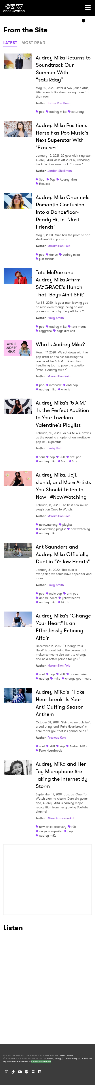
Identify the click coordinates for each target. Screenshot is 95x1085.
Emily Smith (56, 318)
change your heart (78, 678)
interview (55, 385)
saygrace (45, 331)
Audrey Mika (68, 179)
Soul (42, 179)
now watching (80, 529)
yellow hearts (71, 598)
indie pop (55, 593)
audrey (44, 678)
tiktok (65, 602)
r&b (73, 826)
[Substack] (33, 1071)
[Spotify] (26, 1071)
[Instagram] (6, 1071)
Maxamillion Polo (59, 246)
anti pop (72, 385)
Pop (52, 179)
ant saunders (48, 598)
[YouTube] (20, 1071)
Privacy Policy (54, 1058)
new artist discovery (52, 826)
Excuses (44, 183)
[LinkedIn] (39, 1071)
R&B (62, 457)
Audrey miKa (47, 835)
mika (57, 678)
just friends (46, 259)
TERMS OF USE (66, 1055)
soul (42, 457)
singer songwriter (51, 831)
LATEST (10, 43)
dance (53, 254)
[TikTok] (13, 1071)
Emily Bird (54, 448)
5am (64, 461)
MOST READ (33, 43)
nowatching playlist (52, 529)
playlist (67, 524)
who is (65, 389)
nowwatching (48, 524)
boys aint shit (66, 331)
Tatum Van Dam (59, 103)
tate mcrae (78, 326)
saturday (77, 111)
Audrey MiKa (78, 746)
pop (41, 111)
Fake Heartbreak (50, 750)
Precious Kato (57, 737)
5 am (75, 461)
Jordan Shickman (60, 170)
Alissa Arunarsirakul (61, 818)
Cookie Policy (71, 1058)
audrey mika (57, 111)
